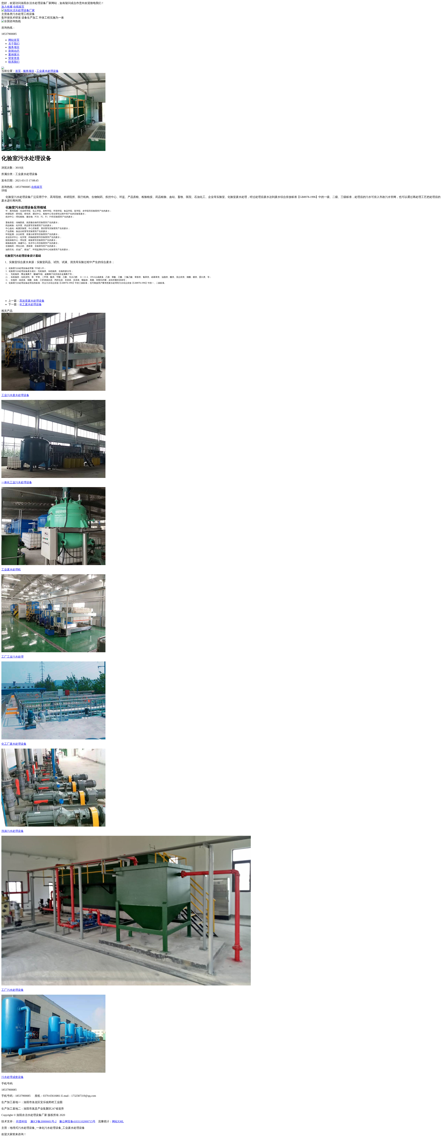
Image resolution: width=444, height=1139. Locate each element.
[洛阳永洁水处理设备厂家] (18, 10)
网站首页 (13, 39)
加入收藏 (6, 6)
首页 (18, 70)
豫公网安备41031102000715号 (77, 1121)
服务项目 (13, 47)
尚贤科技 (21, 1121)
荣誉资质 (13, 58)
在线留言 (18, 6)
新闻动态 (13, 50)
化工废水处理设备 (30, 304)
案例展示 (13, 54)
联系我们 (13, 61)
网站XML (118, 1121)
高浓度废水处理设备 (31, 300)
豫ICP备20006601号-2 (43, 1121)
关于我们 (13, 43)
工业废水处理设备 (47, 70)
